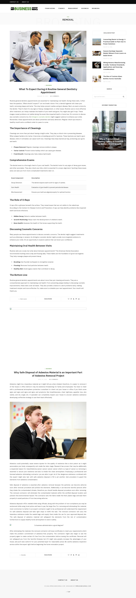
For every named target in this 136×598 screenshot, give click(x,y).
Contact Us (14, 2)
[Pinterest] (76, 299)
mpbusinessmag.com (83, 586)
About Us (25, 2)
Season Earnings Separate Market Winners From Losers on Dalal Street (114, 53)
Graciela (23, 555)
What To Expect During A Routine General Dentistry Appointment (48, 91)
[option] (109, 131)
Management (73, 8)
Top (68, 592)
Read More (48, 299)
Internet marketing (109, 135)
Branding (95, 8)
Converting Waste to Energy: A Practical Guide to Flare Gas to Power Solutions (114, 41)
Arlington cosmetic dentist (41, 117)
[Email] (78, 299)
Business (85, 8)
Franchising (50, 8)
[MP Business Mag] (24, 8)
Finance (61, 8)
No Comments (54, 96)
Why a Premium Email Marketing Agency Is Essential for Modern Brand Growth (109, 141)
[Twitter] (73, 299)
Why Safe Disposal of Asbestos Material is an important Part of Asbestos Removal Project (48, 374)
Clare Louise (23, 299)
